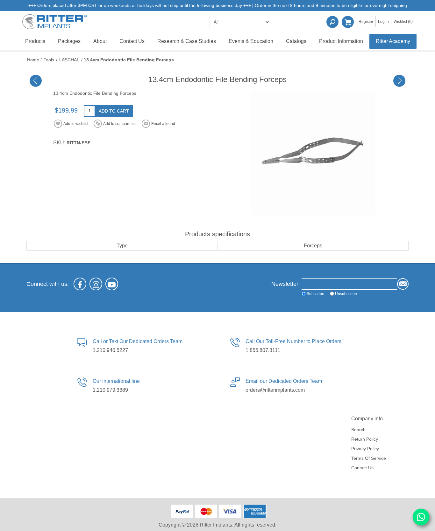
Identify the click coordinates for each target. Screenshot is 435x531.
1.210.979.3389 (110, 390)
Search (332, 22)
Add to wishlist (75, 123)
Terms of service (368, 458)
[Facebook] (80, 284)
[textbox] (302, 22)
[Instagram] (95, 284)
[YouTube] (111, 284)
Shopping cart (348, 22)
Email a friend (163, 123)
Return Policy (364, 439)
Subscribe (315, 294)
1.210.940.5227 (110, 350)
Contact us (362, 467)
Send (403, 284)
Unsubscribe (346, 294)
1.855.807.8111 (263, 350)
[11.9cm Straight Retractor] (36, 81)
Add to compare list (119, 123)
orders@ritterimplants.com (275, 390)
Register (366, 21)
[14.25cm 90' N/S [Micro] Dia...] (399, 81)
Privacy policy (365, 448)
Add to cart (114, 111)
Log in (383, 21)
